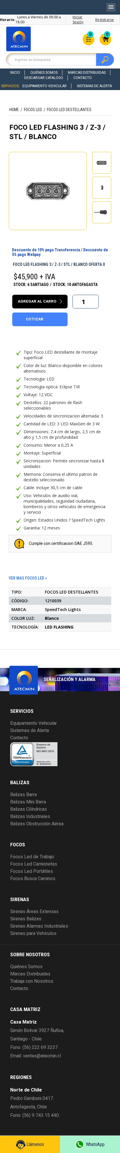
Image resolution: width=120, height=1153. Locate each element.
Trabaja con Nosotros (31, 981)
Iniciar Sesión (78, 19)
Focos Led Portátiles (31, 871)
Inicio (15, 72)
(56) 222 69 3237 (40, 1047)
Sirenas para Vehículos (33, 933)
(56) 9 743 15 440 (40, 1115)
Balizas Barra (23, 794)
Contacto (82, 77)
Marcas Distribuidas (87, 72)
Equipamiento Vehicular (44, 86)
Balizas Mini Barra (28, 801)
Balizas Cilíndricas (28, 809)
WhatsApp (95, 1144)
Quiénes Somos (44, 72)
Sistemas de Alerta (94, 86)
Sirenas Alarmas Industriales (39, 926)
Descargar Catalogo (43, 77)
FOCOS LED (33, 109)
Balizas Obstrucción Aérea (36, 823)
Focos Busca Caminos (32, 878)
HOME (14, 109)
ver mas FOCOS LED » (28, 578)
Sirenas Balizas (25, 918)
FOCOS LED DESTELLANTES (69, 109)
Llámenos (35, 1144)
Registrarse (104, 19)
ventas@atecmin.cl (42, 1055)
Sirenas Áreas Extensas (34, 911)
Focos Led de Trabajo (32, 856)
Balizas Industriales (30, 816)
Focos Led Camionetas (33, 864)
